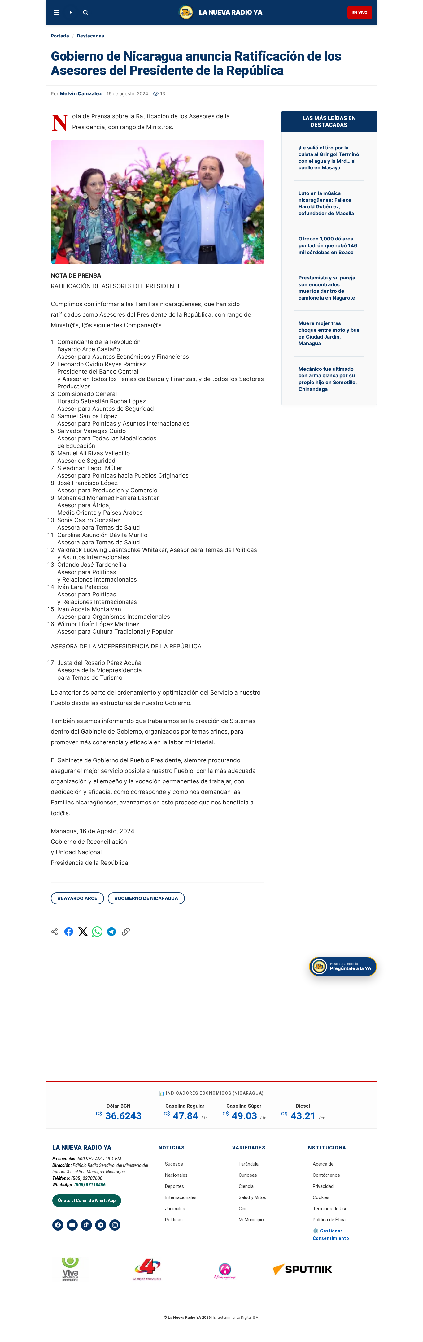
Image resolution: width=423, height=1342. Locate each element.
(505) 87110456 (90, 1184)
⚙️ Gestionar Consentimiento (331, 1234)
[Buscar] (85, 12)
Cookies (321, 1197)
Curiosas (248, 1175)
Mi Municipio (251, 1220)
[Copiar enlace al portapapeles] (125, 931)
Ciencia (246, 1186)
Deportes (174, 1186)
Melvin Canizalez (81, 93)
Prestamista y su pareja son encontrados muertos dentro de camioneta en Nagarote (327, 288)
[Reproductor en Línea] (70, 12)
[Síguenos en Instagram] (114, 1225)
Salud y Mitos (252, 1197)
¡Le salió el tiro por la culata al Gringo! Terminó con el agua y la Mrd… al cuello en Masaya (329, 158)
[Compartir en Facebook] (68, 931)
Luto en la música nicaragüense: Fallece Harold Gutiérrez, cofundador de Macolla (326, 203)
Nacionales (176, 1175)
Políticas (174, 1220)
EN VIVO (359, 12)
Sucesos (174, 1164)
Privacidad (323, 1186)
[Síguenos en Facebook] (57, 1225)
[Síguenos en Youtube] (72, 1225)
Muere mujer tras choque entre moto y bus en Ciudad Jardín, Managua (329, 333)
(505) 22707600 (86, 1178)
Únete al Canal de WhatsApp (87, 1200)
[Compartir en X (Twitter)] (83, 931)
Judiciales (175, 1208)
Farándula (249, 1164)
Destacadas (90, 36)
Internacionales (181, 1197)
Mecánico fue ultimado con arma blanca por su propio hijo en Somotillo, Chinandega (328, 379)
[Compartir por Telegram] (111, 931)
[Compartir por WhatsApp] (97, 931)
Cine (243, 1208)
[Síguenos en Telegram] (100, 1225)
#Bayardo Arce (77, 898)
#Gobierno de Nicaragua (146, 898)
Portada (60, 36)
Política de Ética (329, 1220)
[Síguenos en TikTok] (86, 1225)
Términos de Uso (330, 1208)
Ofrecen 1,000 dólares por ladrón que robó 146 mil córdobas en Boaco (328, 245)
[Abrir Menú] (56, 12)
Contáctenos (326, 1175)
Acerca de (323, 1164)
